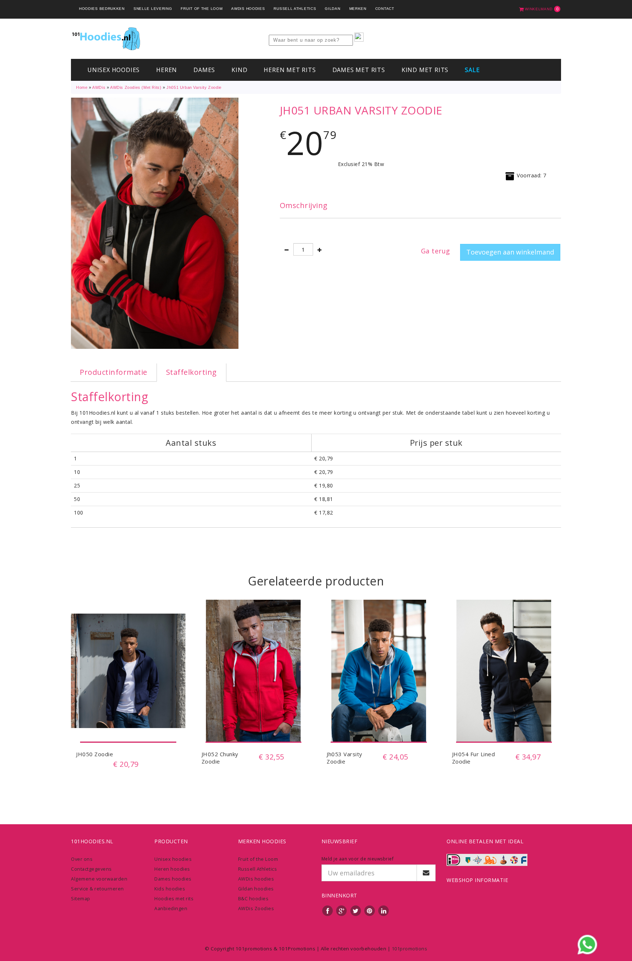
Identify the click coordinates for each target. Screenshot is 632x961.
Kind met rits (425, 70)
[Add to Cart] (128, 726)
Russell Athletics (295, 9)
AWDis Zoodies (256, 908)
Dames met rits (358, 70)
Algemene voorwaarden (99, 878)
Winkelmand (541, 9)
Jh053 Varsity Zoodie (344, 757)
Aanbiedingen (170, 908)
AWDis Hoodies (248, 9)
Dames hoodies (173, 878)
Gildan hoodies (256, 888)
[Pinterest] (370, 910)
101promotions (410, 948)
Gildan (332, 9)
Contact (384, 9)
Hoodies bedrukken (102, 9)
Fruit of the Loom (201, 9)
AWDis (98, 87)
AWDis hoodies (256, 878)
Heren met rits (290, 70)
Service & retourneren (97, 888)
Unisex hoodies (113, 70)
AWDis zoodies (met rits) (135, 87)
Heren (166, 70)
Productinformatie (113, 372)
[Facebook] (327, 910)
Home (81, 87)
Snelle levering (152, 9)
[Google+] (341, 910)
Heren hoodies (172, 869)
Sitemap (80, 898)
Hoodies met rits (173, 898)
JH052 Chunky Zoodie (220, 757)
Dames (204, 70)
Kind (239, 70)
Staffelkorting (191, 372)
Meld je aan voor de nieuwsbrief (357, 859)
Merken (357, 9)
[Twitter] (356, 910)
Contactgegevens (91, 869)
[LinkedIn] (383, 910)
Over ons (82, 859)
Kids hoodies (169, 888)
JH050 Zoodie (94, 754)
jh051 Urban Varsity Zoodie (194, 87)
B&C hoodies (253, 898)
